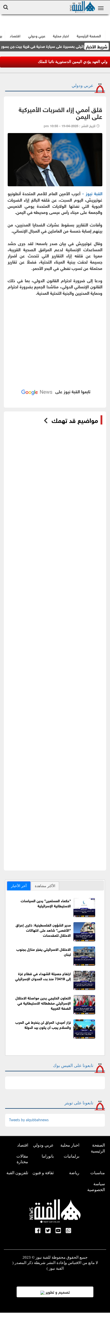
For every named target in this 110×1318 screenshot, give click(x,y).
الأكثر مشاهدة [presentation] (45, 886)
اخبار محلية (69, 1145)
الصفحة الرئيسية (98, 1148)
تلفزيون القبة (17, 1173)
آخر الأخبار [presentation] (19, 886)
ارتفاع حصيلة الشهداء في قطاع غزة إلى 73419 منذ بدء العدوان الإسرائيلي (43, 976)
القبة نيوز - (92, 193)
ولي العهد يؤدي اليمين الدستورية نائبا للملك (72, 62)
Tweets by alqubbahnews (29, 1120)
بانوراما (48, 1156)
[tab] (18, 885)
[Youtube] (58, 1231)
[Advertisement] (55, 335)
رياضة (74, 1173)
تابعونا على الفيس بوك (73, 1065)
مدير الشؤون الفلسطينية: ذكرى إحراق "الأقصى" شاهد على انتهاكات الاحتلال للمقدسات (43, 929)
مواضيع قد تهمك (75, 419)
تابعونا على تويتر (78, 1103)
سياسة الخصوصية (96, 1187)
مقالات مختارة (22, 1159)
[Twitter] (48, 1231)
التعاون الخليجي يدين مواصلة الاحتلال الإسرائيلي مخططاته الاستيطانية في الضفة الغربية (43, 1002)
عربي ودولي (36, 35)
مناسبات (97, 1173)
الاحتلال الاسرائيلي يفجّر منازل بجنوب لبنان (43, 951)
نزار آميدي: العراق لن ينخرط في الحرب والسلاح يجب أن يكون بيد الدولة (43, 1024)
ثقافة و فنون (43, 1173)
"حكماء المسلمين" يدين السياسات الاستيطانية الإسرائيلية (46, 903)
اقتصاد (22, 1145)
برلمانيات (71, 1156)
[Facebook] (37, 1231)
